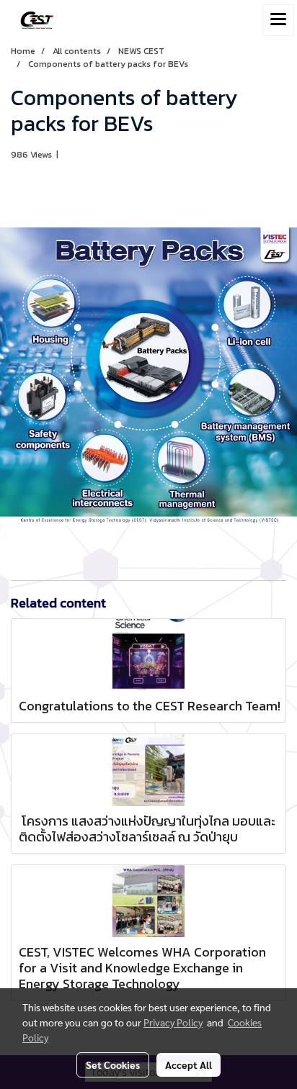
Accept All (188, 1064)
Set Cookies (113, 1064)
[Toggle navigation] (278, 20)
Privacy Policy (173, 1022)
